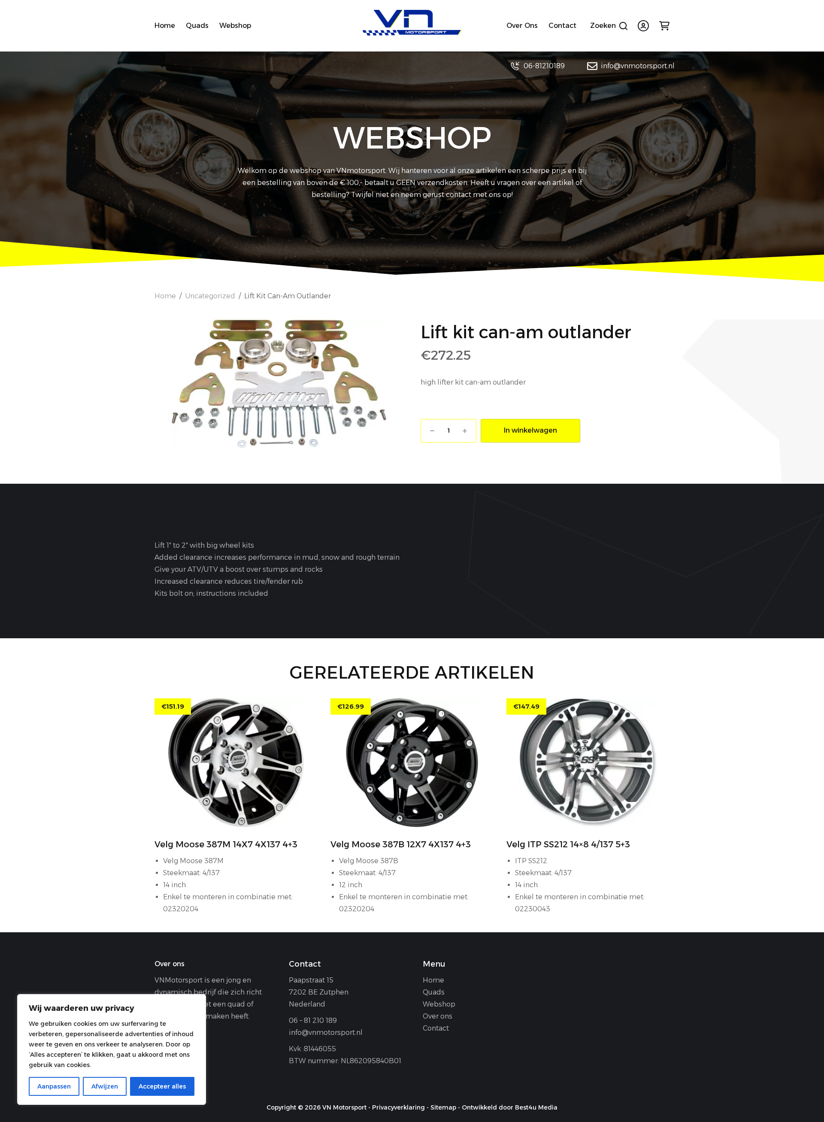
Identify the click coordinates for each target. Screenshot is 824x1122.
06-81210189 (544, 66)
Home (164, 25)
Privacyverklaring (398, 1107)
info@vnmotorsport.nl (638, 66)
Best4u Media (536, 1107)
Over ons (522, 25)
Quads (197, 25)
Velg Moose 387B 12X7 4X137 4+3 (400, 844)
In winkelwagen (530, 430)
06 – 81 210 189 (313, 1020)
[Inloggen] (643, 25)
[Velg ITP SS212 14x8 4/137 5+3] (588, 762)
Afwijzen (104, 1086)
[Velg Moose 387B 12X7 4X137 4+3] (412, 762)
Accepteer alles (162, 1086)
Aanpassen (54, 1086)
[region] (111, 1049)
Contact (562, 25)
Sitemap (443, 1107)
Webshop (235, 25)
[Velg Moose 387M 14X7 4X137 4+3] (236, 762)
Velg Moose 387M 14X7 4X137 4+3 (225, 844)
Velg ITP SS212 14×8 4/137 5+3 (568, 844)
